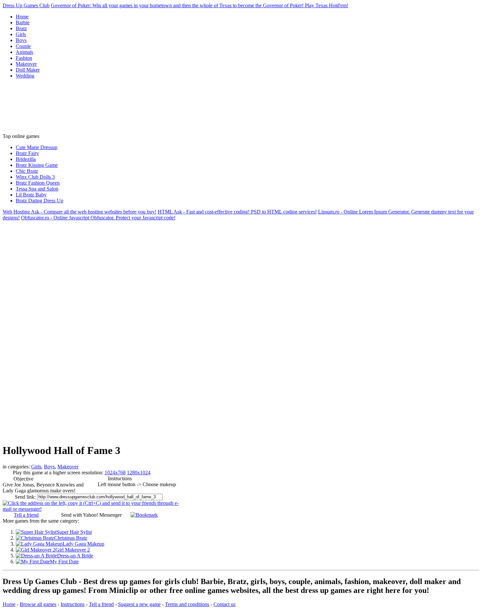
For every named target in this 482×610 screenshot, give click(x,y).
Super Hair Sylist (74, 532)
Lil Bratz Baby (31, 194)
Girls (21, 34)
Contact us (224, 604)
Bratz (21, 28)
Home (22, 16)
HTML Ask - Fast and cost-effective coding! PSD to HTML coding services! (237, 212)
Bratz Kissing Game (37, 165)
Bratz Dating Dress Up (39, 200)
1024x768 (115, 472)
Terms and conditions (187, 604)
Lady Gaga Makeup (83, 544)
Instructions (73, 604)
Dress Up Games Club (26, 5)
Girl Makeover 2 (72, 550)
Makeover (26, 64)
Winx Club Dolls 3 (35, 177)
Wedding (25, 76)
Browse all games (38, 604)
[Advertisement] (32, 108)
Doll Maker (28, 70)
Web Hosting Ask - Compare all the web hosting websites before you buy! (79, 212)
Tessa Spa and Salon (37, 189)
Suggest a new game (139, 604)
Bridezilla (26, 159)
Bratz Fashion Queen (38, 183)
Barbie (23, 22)
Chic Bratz (27, 171)
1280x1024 (139, 472)
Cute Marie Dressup (36, 147)
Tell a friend (26, 515)
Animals (24, 52)
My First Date (64, 561)
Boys (21, 40)
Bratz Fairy (27, 153)
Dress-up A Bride (75, 555)
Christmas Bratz (70, 538)
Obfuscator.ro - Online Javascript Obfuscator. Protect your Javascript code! (98, 217)
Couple (23, 46)
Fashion (24, 58)
